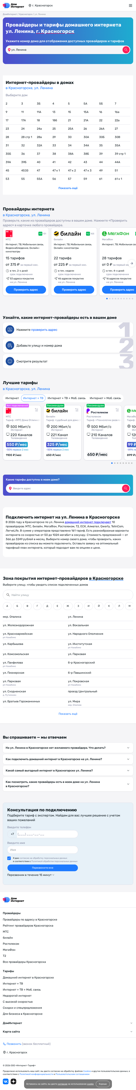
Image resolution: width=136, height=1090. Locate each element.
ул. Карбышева (13, 644)
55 (23, 179)
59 (85, 179)
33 (54, 145)
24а (39, 128)
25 (54, 128)
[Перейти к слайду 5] (118, 298)
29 (54, 137)
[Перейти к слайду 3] (112, 298)
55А (39, 179)
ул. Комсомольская (16, 654)
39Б (23, 162)
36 (23, 153)
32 (23, 145)
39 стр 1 (120, 153)
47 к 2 (72, 170)
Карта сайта (11, 1031)
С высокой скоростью (18, 1001)
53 (7, 179)
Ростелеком (11, 943)
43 (85, 162)
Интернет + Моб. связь (105, 398)
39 (101, 153)
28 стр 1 (26, 137)
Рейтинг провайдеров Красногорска (28, 925)
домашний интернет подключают (88, 522)
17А (23, 120)
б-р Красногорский (81, 662)
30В (117, 137)
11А (39, 112)
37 (38, 153)
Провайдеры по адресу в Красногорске (30, 919)
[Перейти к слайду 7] (124, 298)
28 (7, 137)
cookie (90, 1084)
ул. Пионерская (13, 672)
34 (70, 145)
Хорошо (103, 1084)
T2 (4, 956)
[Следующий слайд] (131, 263)
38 (54, 153)
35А (117, 145)
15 (69, 112)
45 (7, 170)
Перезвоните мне (42, 867)
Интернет (12, 398)
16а (117, 112)
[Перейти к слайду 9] (129, 298)
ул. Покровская (78, 683)
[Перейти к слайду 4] (115, 298)
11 (22, 112)
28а (39, 137)
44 (101, 162)
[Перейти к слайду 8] (127, 298)
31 (7, 145)
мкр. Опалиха (12, 616)
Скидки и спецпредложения (22, 1007)
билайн (58, 239)
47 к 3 (88, 170)
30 (70, 137)
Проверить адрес (26, 289)
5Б (101, 103)
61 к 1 (118, 179)
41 (53, 162)
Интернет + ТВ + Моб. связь (67, 398)
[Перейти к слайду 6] (121, 298)
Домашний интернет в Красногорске (28, 977)
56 (54, 179)
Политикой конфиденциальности (36, 1074)
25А (70, 128)
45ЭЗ (24, 170)
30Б (101, 137)
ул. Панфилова (13, 664)
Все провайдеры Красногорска (24, 962)
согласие (62, 1084)
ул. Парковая (77, 654)
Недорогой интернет (17, 995)
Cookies (87, 1071)
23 (7, 128)
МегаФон (107, 239)
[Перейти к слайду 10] (132, 298)
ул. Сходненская (14, 693)
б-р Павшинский (79, 672)
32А (39, 145)
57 (69, 179)
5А (85, 103)
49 (101, 170)
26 (85, 128)
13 (53, 112)
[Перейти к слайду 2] (109, 298)
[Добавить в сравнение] (36, 409)
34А (86, 145)
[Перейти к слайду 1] (107, 298)
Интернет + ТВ (33, 398)
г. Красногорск (55, 31)
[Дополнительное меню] (131, 5)
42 (69, 162)
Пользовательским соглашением (72, 1074)
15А (86, 112)
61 (100, 179)
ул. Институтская (80, 645)
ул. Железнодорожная (18, 625)
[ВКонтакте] (5, 1081)
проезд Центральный (82, 691)
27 (116, 128)
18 (38, 120)
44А (117, 162)
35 (101, 145)
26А (101, 128)
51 (116, 170)
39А (8, 162)
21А (86, 120)
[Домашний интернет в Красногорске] (13, 5)
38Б (86, 153)
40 (38, 162)
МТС (8, 239)
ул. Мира (74, 703)
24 (23, 128)
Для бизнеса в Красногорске (22, 1013)
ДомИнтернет (10, 14)
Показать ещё (68, 188)
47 (38, 170)
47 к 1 (56, 170)
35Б (8, 153)
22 (100, 120)
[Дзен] (13, 1081)
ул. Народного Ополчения (85, 633)
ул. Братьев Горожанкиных (21, 701)
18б (54, 120)
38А (70, 153)
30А (86, 137)
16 (100, 112)
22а (117, 120)
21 (69, 120)
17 (7, 120)
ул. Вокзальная (78, 625)
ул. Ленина (75, 616)
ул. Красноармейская (18, 635)
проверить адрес (44, 330)
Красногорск (25, 14)
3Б (38, 103)
